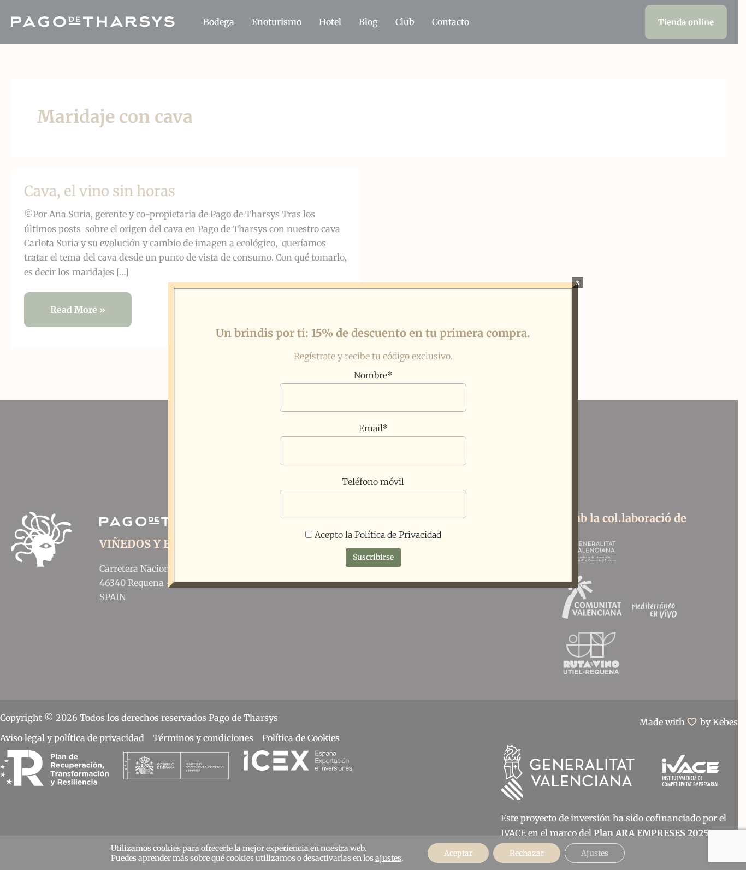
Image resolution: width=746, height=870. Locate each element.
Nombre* (373, 375)
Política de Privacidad (397, 534)
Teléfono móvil (373, 481)
